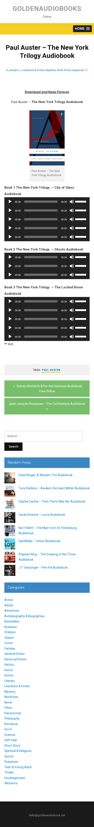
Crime (8, 643)
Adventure (11, 610)
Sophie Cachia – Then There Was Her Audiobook (52, 501)
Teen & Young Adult (18, 767)
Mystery (51, 70)
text (10, 344)
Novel (8, 702)
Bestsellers (12, 621)
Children (10, 632)
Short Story (64, 70)
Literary (9, 681)
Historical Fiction (15, 659)
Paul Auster (51, 370)
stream (14, 70)
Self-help (10, 740)
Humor (9, 675)
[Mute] (72, 201)
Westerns (10, 783)
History (9, 664)
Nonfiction (11, 697)
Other (8, 707)
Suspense (77, 70)
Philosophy (11, 718)
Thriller (9, 772)
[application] (47, 201)
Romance (11, 724)
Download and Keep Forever (47, 92)
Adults (8, 605)
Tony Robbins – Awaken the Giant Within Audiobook (54, 488)
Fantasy (9, 648)
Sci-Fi (8, 729)
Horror (8, 670)
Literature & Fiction (33, 70)
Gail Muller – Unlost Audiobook (39, 541)
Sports (9, 756)
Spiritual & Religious (17, 751)
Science (9, 735)
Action (8, 600)
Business (10, 627)
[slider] (81, 201)
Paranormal (12, 713)
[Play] (10, 201)
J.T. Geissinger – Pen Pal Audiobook (43, 567)
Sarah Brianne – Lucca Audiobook (42, 514)
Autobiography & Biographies (24, 616)
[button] (82, 28)
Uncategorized (14, 778)
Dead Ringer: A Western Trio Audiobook (46, 475)
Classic (9, 637)
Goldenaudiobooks (47, 8)
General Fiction (14, 654)
